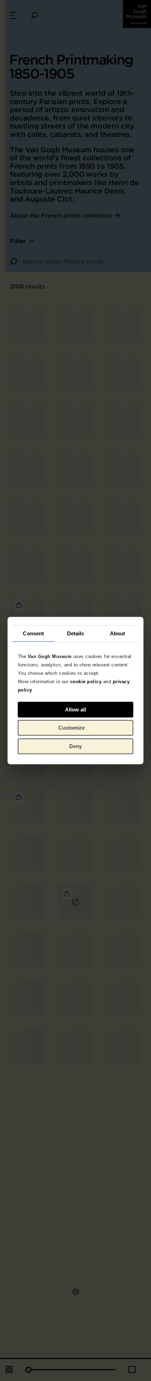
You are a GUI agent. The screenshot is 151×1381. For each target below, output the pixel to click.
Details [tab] (75, 633)
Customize (71, 728)
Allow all (75, 710)
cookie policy (86, 681)
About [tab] (117, 633)
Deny (75, 746)
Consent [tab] (33, 633)
